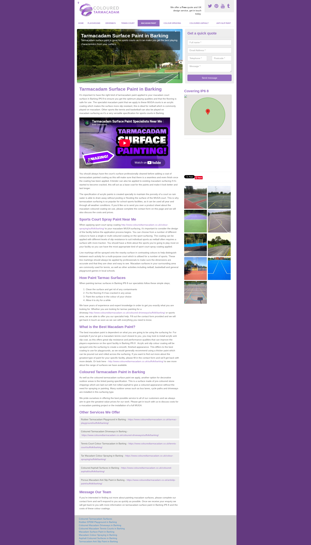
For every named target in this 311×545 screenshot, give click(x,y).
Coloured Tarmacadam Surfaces (95, 518)
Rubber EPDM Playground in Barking (98, 522)
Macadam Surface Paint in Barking (96, 531)
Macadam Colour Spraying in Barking (98, 535)
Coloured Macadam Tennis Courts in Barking (102, 528)
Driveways (110, 23)
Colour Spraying (172, 23)
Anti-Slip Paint (223, 23)
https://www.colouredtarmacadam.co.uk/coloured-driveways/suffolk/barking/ (120, 435)
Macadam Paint (148, 23)
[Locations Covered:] (78, 3)
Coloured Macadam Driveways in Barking (100, 525)
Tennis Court (128, 23)
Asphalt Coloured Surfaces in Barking (98, 538)
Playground (94, 23)
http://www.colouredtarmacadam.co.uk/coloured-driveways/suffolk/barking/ (127, 312)
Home (81, 23)
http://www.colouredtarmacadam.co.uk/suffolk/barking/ (136, 361)
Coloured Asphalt (199, 23)
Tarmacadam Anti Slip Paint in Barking (98, 541)
